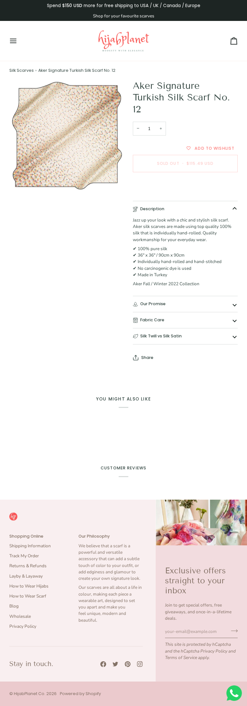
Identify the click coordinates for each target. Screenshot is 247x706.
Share (147, 357)
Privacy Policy (213, 651)
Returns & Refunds (28, 566)
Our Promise (153, 303)
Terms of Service (181, 657)
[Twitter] (115, 664)
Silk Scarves (21, 70)
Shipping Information (30, 546)
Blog (14, 606)
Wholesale (20, 616)
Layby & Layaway (26, 576)
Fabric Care (152, 320)
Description (152, 209)
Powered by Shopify (80, 693)
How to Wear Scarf (27, 596)
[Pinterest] (128, 664)
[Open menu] (19, 41)
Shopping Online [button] (26, 536)
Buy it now (185, 185)
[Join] (232, 631)
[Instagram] (140, 664)
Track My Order (24, 556)
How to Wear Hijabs (29, 586)
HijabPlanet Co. (29, 693)
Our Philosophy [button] (94, 536)
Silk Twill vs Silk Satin (161, 336)
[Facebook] (103, 664)
